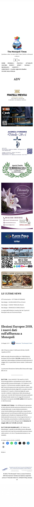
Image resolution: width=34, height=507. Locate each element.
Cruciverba (14, 494)
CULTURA (4, 65)
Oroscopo (23, 494)
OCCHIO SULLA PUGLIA (8, 71)
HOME (3, 63)
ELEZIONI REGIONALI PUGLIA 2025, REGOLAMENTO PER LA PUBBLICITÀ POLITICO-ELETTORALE (17, 501)
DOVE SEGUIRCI (6, 498)
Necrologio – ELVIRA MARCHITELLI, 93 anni (13, 302)
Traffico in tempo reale (8, 490)
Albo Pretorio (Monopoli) (9, 486)
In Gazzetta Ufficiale (13, 488)
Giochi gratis (5, 494)
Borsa (3, 488)
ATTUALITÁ (29, 63)
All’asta (23, 488)
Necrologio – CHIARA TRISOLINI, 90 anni (12, 305)
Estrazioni (13, 496)
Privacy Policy (22, 496)
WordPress (22, 505)
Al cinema (20, 492)
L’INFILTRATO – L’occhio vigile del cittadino (14, 69)
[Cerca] (19, 60)
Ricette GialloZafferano (8, 492)
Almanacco (5, 496)
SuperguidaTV (28, 490)
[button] (9, 67)
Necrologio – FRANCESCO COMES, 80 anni (13, 307)
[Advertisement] (17, 17)
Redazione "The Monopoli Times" (24, 343)
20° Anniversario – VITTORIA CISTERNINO (13, 299)
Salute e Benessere (24, 486)
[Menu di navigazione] (15, 60)
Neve (9, 505)
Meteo (19, 490)
